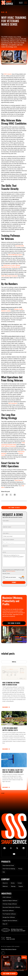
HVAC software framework (8, 446)
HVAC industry (8, 74)
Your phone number (8, 539)
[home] (7, 2)
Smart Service (18, 480)
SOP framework (12, 403)
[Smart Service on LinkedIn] (23, 848)
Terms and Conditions (10, 571)
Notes (4, 552)
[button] (25, 2)
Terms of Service (12, 949)
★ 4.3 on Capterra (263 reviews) (10, 946)
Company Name (7, 527)
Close (24, 957)
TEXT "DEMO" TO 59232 (14, 507)
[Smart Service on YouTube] (14, 854)
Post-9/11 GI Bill (19, 246)
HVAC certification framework (9, 276)
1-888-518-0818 (10, 939)
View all (14, 662)
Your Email (6, 533)
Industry (5, 545)
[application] (14, 963)
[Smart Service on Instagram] (11, 848)
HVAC (2, 793)
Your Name (5, 520)
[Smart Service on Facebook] (4, 848)
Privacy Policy (4, 949)
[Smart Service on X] (17, 848)
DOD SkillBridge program (15, 254)
